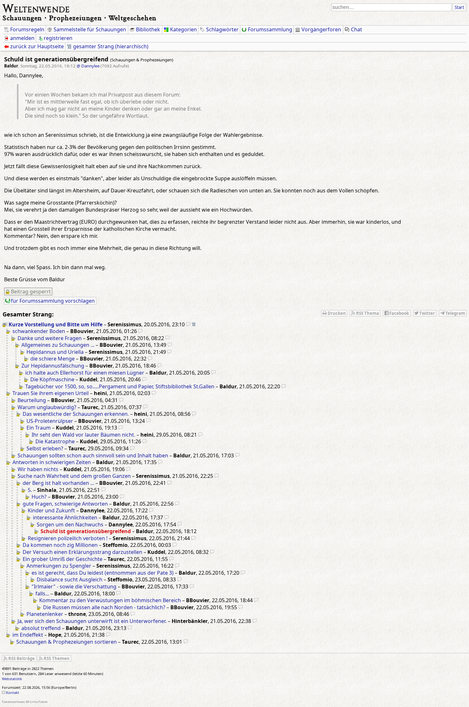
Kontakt (12, 692)
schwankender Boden (38, 331)
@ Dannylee (88, 66)
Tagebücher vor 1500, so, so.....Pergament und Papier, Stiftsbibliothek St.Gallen (119, 386)
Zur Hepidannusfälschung (52, 365)
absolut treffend (41, 628)
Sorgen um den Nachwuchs (70, 524)
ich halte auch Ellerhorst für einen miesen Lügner (84, 372)
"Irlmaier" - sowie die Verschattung (74, 586)
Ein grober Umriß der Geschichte (62, 559)
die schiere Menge (52, 358)
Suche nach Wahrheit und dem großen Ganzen (74, 475)
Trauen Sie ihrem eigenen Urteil (50, 393)
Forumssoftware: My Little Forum (25, 702)
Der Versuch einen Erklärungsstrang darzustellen (82, 552)
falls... (42, 593)
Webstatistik (12, 678)
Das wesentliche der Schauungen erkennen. (76, 413)
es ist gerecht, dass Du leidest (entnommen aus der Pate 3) (103, 572)
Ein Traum (38, 427)
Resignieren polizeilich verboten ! (68, 538)
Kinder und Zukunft (51, 510)
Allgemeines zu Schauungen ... (57, 344)
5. (30, 489)
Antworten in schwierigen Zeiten (51, 462)
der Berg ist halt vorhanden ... (58, 482)
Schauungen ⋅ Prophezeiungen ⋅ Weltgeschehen (80, 18)
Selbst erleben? (44, 448)
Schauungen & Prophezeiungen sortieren (66, 641)
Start (459, 7)
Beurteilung (32, 400)
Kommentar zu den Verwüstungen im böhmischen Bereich (110, 600)
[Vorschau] (188, 324)
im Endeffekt (27, 634)
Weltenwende (36, 7)
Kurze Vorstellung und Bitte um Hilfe (55, 324)
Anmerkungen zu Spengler (58, 565)
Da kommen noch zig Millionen (60, 544)
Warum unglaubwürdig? (47, 407)
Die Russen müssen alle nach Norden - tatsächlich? (104, 607)
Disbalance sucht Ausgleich (69, 579)
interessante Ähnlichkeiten (65, 517)
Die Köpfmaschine (52, 379)
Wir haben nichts (38, 469)
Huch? (39, 496)
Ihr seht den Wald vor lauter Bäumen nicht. (83, 434)
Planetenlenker (44, 614)
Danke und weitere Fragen (50, 338)
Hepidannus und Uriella (55, 351)
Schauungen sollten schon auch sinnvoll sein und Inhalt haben (93, 455)
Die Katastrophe (55, 441)
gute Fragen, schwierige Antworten (65, 503)
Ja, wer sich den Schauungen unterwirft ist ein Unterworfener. (92, 621)
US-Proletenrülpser (49, 420)
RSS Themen (57, 658)
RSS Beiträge (21, 658)
